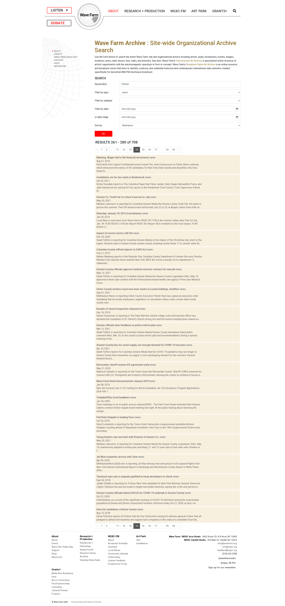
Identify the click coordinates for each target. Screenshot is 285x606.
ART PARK (199, 11)
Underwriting (114, 557)
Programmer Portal (117, 564)
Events (55, 543)
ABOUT (113, 11)
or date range (101, 117)
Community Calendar (118, 553)
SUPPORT (58, 60)
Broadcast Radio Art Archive (200, 64)
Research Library (88, 553)
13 (130, 149)
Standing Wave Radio (90, 560)
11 (117, 149)
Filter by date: (102, 108)
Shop (54, 553)
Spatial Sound (86, 549)
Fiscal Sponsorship (61, 583)
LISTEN (58, 10)
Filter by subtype (103, 100)
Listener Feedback (116, 560)
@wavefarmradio (227, 558)
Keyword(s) (101, 84)
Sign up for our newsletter (222, 567)
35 (167, 149)
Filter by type (101, 92)
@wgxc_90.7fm (228, 563)
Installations (142, 543)
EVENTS (57, 54)
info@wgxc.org (229, 547)
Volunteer (112, 547)
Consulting (57, 587)
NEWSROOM (59, 66)
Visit (138, 540)
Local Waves (114, 550)
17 (156, 149)
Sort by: (99, 125)
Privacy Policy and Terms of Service (86, 602)
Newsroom (57, 557)
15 (143, 149)
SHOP (56, 63)
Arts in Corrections (61, 580)
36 (173, 149)
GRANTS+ (219, 11)
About (55, 540)
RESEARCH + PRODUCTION (145, 11)
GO (103, 133)
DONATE (59, 23)
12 (124, 149)
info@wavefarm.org (227, 543)
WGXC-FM (178, 11)
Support (55, 550)
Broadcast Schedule (118, 543)
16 (149, 149)
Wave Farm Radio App (62, 547)
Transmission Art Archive (189, 60)
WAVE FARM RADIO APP (65, 57)
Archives (84, 556)
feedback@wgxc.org (227, 550)
